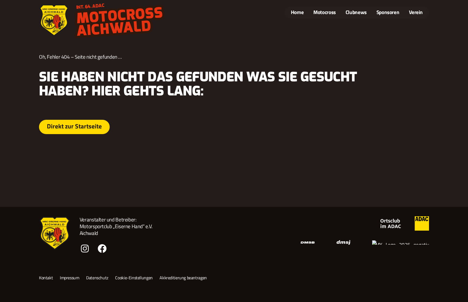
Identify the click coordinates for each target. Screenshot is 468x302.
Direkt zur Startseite (74, 126)
